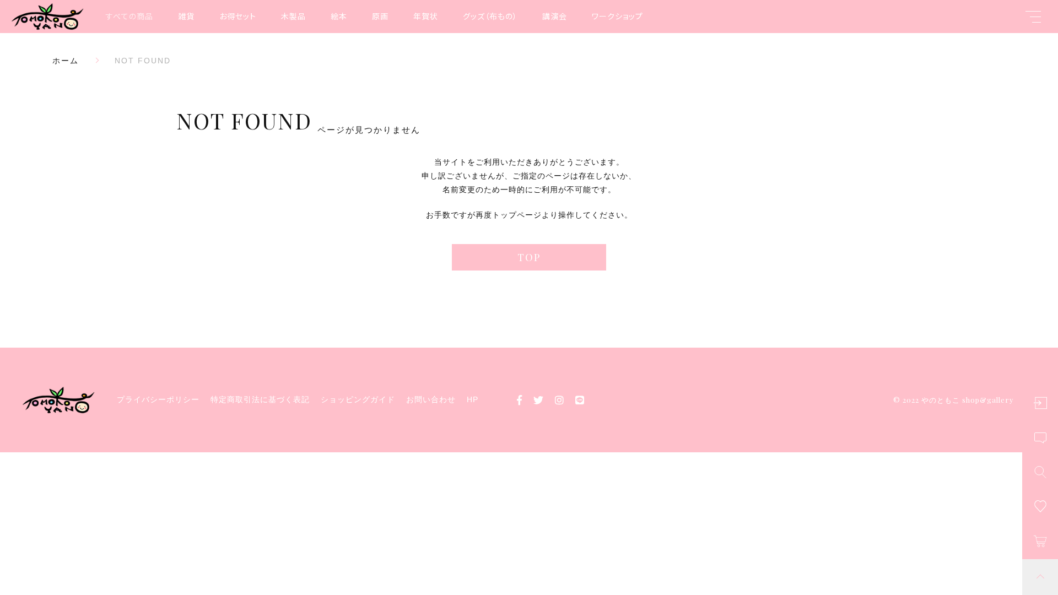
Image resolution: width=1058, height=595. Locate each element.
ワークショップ (617, 15)
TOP (529, 257)
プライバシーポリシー (158, 399)
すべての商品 (129, 15)
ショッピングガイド (358, 399)
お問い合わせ (431, 399)
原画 (380, 15)
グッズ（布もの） (490, 15)
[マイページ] (1040, 403)
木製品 (293, 15)
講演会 (554, 15)
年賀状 (425, 15)
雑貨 (186, 15)
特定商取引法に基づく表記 (260, 399)
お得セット (237, 15)
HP (472, 399)
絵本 (339, 15)
